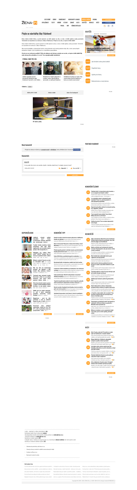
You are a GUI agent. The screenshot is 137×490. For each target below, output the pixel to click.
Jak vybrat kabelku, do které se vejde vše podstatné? (37, 472)
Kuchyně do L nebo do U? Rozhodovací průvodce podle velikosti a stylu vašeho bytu (97, 469)
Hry (68, 26)
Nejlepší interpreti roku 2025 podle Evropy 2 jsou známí (38, 477)
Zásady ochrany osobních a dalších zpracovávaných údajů (40, 449)
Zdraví (72, 22)
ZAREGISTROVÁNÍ (45, 150)
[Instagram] (108, 25)
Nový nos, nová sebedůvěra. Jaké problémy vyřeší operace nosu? (97, 466)
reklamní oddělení (59, 440)
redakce (45, 433)
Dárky (54, 19)
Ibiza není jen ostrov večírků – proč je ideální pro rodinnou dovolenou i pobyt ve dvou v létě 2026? (38, 469)
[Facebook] (112, 25)
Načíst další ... (75, 175)
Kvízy (97, 22)
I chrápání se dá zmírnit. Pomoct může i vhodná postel (67, 466)
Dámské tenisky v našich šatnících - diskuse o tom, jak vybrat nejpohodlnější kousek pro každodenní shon (68, 469)
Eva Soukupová (74, 93)
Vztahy (65, 22)
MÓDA (29, 87)
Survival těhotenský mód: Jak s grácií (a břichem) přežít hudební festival (38, 466)
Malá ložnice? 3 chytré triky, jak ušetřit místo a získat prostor (97, 477)
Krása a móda (86, 19)
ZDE (46, 431)
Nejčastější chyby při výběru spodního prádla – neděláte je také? (68, 472)
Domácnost (62, 19)
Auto (77, 22)
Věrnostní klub (76, 26)
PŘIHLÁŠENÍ (53, 150)
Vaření (59, 22)
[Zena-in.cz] (30, 23)
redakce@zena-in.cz (58, 435)
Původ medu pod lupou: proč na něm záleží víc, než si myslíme (97, 474)
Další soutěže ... (111, 55)
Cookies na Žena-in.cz (31, 452)
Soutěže (84, 22)
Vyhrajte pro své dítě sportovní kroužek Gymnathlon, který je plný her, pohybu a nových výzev (100, 50)
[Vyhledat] (104, 25)
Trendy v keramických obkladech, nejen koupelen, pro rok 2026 (97, 472)
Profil (62, 26)
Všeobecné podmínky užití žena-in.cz (35, 446)
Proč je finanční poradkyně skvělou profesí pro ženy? (37, 474)
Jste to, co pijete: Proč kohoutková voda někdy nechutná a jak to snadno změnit (68, 477)
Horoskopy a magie (74, 19)
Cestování (47, 19)
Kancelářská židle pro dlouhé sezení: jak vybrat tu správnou (68, 474)
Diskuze (91, 22)
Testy (53, 22)
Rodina (95, 19)
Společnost (45, 22)
